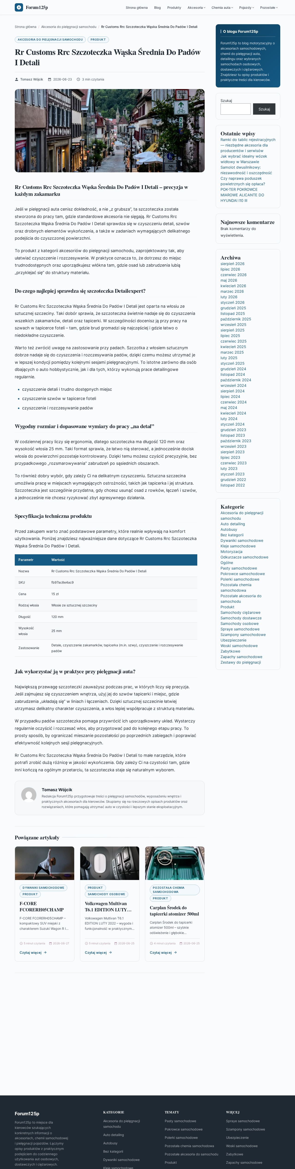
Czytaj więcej (30, 952)
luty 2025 (229, 357)
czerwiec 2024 (234, 402)
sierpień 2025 (233, 330)
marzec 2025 (232, 352)
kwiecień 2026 (233, 285)
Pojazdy (245, 7)
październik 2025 (236, 319)
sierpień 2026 (233, 263)
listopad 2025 (233, 313)
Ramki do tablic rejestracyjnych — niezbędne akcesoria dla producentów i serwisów (248, 145)
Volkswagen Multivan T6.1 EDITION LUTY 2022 (106, 909)
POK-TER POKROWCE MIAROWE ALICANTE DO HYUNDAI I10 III (242, 195)
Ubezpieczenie (233, 640)
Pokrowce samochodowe (243, 573)
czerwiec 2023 (234, 463)
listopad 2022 (233, 485)
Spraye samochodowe (240, 629)
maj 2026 (229, 280)
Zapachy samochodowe (241, 656)
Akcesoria (195, 7)
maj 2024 (229, 407)
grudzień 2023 (233, 429)
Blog (157, 7)
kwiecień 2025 (233, 346)
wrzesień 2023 (233, 446)
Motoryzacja (231, 551)
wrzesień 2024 (233, 385)
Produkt (98, 39)
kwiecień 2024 (233, 413)
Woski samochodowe (239, 645)
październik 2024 (236, 380)
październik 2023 (236, 440)
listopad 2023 (233, 435)
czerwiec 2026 (234, 274)
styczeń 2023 (233, 474)
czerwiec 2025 (234, 341)
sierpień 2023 (233, 452)
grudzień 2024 (233, 369)
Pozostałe (267, 7)
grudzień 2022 (233, 479)
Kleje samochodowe (238, 546)
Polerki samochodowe (240, 579)
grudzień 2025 (233, 308)
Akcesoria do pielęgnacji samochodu (50, 39)
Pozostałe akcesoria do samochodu (191, 1154)
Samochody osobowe (106, 894)
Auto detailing (233, 524)
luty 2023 (229, 468)
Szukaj (226, 100)
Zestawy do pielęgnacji (241, 662)
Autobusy (229, 529)
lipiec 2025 (230, 335)
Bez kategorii (232, 535)
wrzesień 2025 (233, 324)
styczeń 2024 (233, 424)
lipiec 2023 (230, 457)
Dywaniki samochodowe (43, 887)
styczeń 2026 (233, 302)
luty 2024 (229, 418)
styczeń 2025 (233, 363)
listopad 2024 (233, 374)
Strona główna (137, 7)
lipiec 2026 (230, 269)
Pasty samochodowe (239, 568)
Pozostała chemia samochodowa (169, 890)
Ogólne (227, 562)
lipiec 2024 (230, 396)
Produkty (174, 7)
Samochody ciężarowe (240, 612)
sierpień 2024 (233, 391)
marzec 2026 (232, 291)
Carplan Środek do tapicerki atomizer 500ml (174, 910)
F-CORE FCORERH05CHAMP (42, 906)
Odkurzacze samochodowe (244, 557)
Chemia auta (221, 7)
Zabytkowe (230, 651)
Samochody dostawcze (241, 618)
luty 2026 (229, 297)
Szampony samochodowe (243, 634)
